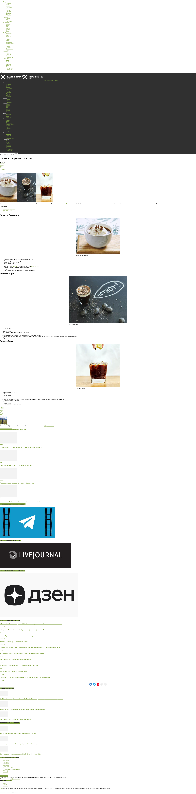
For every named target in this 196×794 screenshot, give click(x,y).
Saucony (8, 28)
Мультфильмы (10, 43)
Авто (7, 60)
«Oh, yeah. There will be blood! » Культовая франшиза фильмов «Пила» (24, 630)
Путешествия (9, 68)
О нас (4, 783)
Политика (8, 54)
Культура (5, 37)
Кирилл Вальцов (4, 424)
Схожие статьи (6, 429)
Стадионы (8, 3)
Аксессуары (9, 21)
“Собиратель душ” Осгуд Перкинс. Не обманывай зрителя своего (22, 653)
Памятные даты (10, 57)
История (5, 51)
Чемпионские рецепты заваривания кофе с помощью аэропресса (21, 501)
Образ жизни (6, 58)
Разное (2, 154)
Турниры (8, 13)
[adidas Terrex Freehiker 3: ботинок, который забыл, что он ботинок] (4, 706)
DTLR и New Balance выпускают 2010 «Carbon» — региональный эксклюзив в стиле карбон (31, 624)
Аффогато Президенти (9, 209)
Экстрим (8, 15)
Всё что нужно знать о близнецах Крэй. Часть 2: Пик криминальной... (23, 744)
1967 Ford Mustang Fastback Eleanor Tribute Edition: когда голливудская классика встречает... (31, 699)
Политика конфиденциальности (13, 792)
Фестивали (9, 67)
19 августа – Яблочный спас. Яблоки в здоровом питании (19, 665)
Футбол (8, 4)
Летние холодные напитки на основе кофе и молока (17, 483)
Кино (7, 40)
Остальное (9, 69)
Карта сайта (2, 792)
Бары (7, 35)
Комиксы (8, 44)
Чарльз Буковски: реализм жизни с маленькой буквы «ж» (19, 636)
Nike (7, 26)
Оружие (8, 62)
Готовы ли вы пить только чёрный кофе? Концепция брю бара (21, 447)
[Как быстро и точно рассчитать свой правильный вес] (4, 730)
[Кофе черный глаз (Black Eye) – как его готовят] (8, 461)
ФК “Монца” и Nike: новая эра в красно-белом (15, 659)
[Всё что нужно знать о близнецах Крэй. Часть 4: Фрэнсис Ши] (4, 751)
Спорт (4, 2)
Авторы (5, 784)
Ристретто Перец (7, 210)
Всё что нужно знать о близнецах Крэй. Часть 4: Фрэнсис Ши (20, 754)
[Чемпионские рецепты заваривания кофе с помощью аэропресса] (8, 496)
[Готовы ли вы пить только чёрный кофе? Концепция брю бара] (8, 443)
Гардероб (5, 17)
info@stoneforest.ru (49, 426)
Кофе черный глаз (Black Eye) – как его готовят (16, 465)
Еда (1, 668)
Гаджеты (8, 64)
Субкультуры (9, 49)
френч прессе (34, 266)
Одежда (8, 18)
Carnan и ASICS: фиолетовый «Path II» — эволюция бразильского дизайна (25, 677)
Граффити (8, 47)
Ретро (7, 55)
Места (4, 32)
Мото (7, 61)
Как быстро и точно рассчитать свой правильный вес (18, 733)
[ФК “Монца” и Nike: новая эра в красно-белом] (4, 716)
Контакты (5, 786)
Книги (8, 39)
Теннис (8, 6)
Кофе (7, 50)
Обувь (7, 20)
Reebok (8, 29)
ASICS (8, 24)
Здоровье (8, 65)
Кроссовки (6, 22)
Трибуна (8, 14)
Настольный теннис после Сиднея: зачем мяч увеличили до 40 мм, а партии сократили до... (30, 647)
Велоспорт (9, 7)
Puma (7, 31)
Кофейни (8, 36)
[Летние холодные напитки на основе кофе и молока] (8, 478)
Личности (8, 53)
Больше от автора (19, 429)
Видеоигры (9, 42)
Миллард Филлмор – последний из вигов (14, 641)
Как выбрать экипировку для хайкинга (13, 671)
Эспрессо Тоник (7, 211)
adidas (7, 25)
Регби (7, 8)
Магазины (8, 33)
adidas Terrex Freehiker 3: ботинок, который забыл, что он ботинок (22, 709)
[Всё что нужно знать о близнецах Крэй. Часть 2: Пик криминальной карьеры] (4, 740)
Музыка (8, 46)
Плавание (8, 11)
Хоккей (8, 10)
